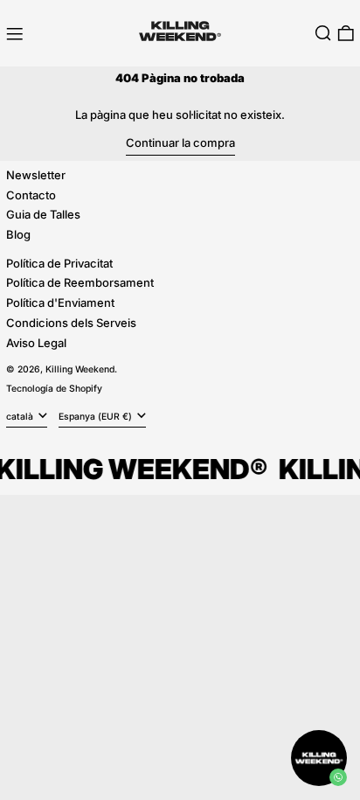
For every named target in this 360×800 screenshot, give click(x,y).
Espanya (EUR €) (97, 416)
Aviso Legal (36, 343)
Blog (18, 234)
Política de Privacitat (59, 263)
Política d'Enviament (60, 303)
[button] (323, 33)
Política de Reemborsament (80, 282)
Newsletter (36, 175)
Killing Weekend (79, 369)
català (21, 416)
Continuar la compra (180, 143)
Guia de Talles (43, 214)
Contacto (31, 195)
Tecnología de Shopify (54, 388)
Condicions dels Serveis (71, 323)
